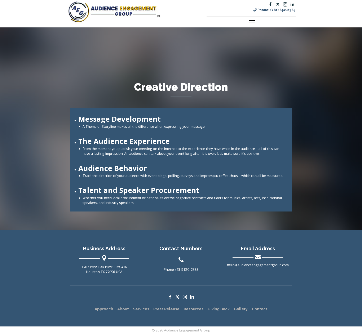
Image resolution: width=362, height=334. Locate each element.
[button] (270, 4)
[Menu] (252, 22)
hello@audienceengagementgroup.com (258, 265)
